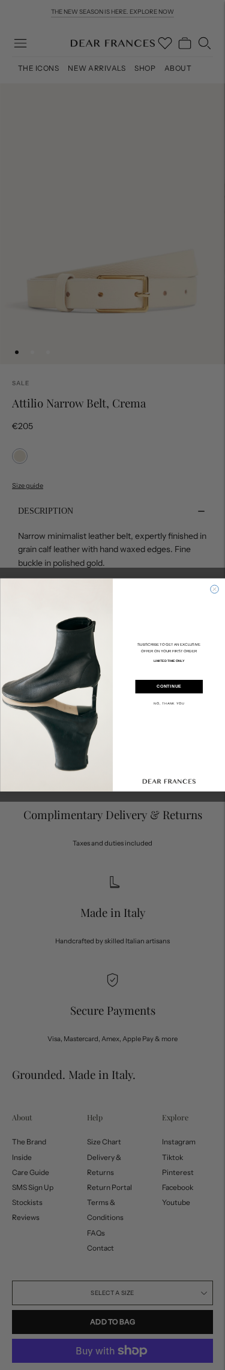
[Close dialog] (214, 589)
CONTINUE (169, 687)
